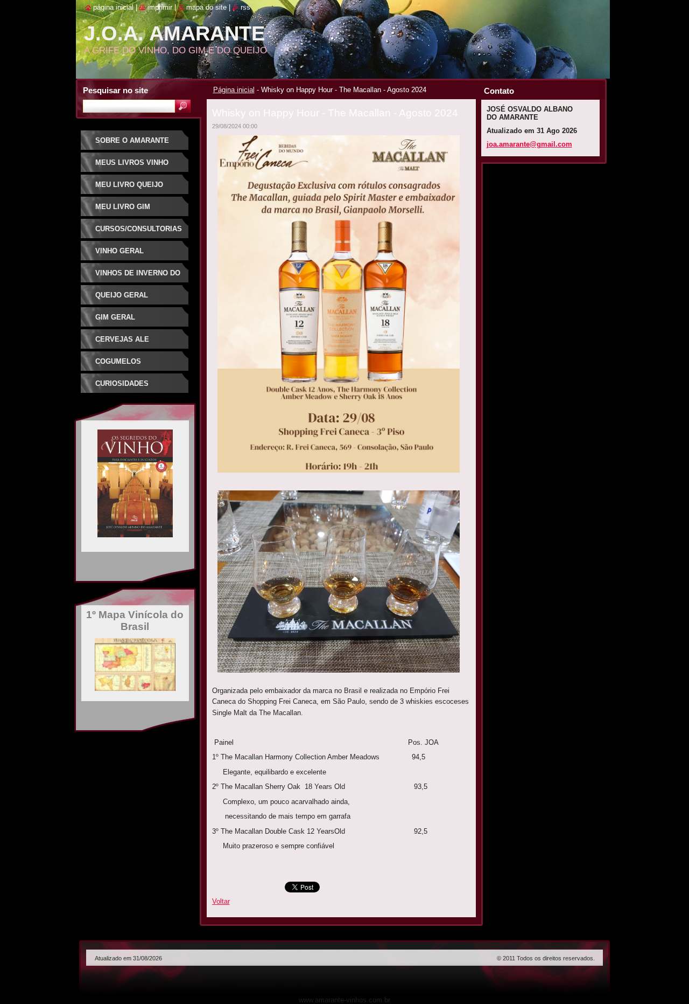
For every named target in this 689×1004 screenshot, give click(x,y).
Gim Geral (115, 317)
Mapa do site (206, 7)
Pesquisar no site (115, 90)
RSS (245, 7)
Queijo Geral (121, 295)
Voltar (221, 901)
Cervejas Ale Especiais (122, 343)
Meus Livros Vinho (131, 162)
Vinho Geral (119, 251)
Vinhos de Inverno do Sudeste (137, 277)
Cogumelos (118, 361)
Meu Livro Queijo (129, 185)
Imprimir (159, 7)
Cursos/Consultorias (138, 229)
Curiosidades (122, 383)
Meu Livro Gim (122, 207)
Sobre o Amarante (132, 140)
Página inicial (234, 90)
